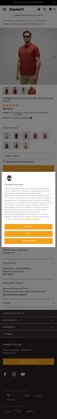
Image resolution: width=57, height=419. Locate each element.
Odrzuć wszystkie (28, 241)
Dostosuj (28, 226)
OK (28, 234)
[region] (28, 209)
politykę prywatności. (32, 219)
